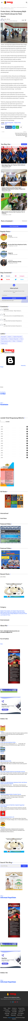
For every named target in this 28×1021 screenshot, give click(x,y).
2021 (14, 438)
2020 (14, 441)
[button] (26, 2)
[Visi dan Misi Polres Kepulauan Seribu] (3, 245)
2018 (14, 445)
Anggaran (10, 253)
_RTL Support (21, 1013)
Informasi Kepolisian (8, 897)
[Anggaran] (3, 254)
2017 (14, 448)
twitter (22, 279)
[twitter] (13, 1002)
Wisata (14, 341)
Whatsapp (17, 127)
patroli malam (7, 612)
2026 (14, 426)
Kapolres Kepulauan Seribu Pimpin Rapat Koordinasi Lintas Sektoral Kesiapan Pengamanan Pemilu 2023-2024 (13, 189)
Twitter (13, 127)
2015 (14, 452)
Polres (21, 338)
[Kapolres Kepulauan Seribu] (3, 262)
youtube (8, 279)
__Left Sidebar (6, 1010)
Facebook (9, 127)
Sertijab (4, 615)
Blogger (7, 1015)
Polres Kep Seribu (4, 613)
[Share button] (21, 127)
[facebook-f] (11, 1002)
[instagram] (17, 1002)
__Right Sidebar (21, 1010)
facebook (8, 276)
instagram (22, 276)
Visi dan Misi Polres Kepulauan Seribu (17, 244)
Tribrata (1, 731)
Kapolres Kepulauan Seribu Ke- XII (7, 817)
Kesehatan (4, 404)
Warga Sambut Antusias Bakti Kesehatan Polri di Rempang (13, 212)
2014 (14, 455)
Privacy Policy (21, 1008)
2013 (14, 457)
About (9, 1008)
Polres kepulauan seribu (6, 341)
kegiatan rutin (7, 7)
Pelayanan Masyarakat (13, 338)
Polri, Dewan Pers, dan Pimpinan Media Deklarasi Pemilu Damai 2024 (13, 165)
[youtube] (15, 1002)
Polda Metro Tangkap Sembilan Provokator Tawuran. (10, 794)
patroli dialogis (11, 613)
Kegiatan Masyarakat (9, 122)
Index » (1, 402)
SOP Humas (2, 827)
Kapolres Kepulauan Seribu (14, 261)
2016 (14, 450)
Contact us (14, 1008)
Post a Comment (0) (14, 226)
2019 (14, 443)
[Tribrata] (3, 237)
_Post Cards (7, 1011)
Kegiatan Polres (17, 122)
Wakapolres (16, 613)
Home (2, 7)
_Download (20, 1011)
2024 (14, 431)
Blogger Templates (11, 1017)
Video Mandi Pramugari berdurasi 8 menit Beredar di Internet (12, 771)
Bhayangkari (3, 336)
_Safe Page (6, 1013)
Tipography (13, 1015)
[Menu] (2, 2)
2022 (14, 436)
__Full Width (14, 1010)
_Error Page (13, 1013)
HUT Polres (8, 615)
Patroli (23, 611)
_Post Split (14, 1011)
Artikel (3, 394)
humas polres (21, 613)
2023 (14, 433)
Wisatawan (19, 341)
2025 (14, 429)
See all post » (3, 392)
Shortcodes (19, 1015)
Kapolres (9, 336)
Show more (24, 144)
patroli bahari (22, 612)
